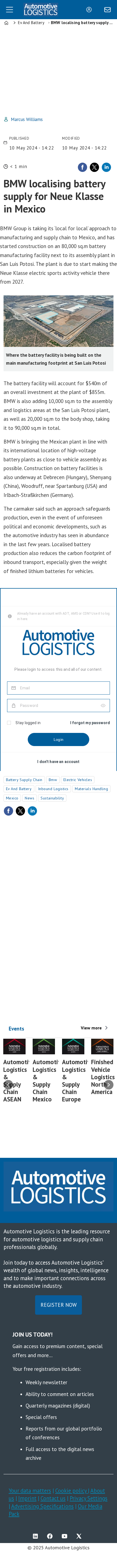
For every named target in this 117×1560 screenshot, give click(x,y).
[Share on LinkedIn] (106, 167)
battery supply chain (24, 779)
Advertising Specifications (42, 1506)
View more (91, 1028)
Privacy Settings (88, 1498)
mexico (12, 798)
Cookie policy (71, 1490)
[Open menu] (9, 10)
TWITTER (80, 1536)
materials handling (91, 788)
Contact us (53, 1498)
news (29, 798)
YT (65, 1536)
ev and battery (19, 788)
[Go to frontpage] (41, 10)
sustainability (52, 798)
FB (51, 1536)
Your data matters (30, 1490)
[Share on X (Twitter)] (94, 167)
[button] (8, 1085)
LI (36, 1536)
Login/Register (90, 9)
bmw (53, 779)
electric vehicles (77, 779)
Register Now (59, 1305)
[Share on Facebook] (82, 167)
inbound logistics (53, 788)
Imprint (27, 1498)
